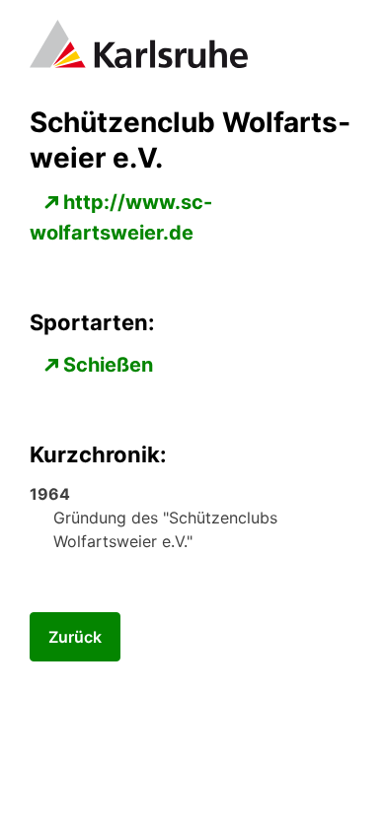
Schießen (108, 365)
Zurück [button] (75, 637)
